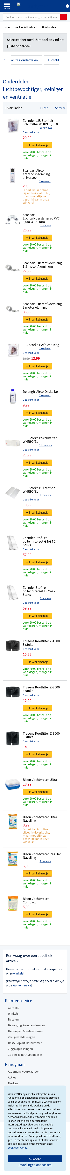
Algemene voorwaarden (23, 1071)
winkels (18, 973)
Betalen (13, 1019)
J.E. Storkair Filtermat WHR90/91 (39, 490)
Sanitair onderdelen (23, 60)
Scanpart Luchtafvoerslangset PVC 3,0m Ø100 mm (41, 218)
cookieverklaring (17, 1147)
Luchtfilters (56, 60)
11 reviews (45, 445)
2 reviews (45, 181)
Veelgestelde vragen (21, 1037)
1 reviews (45, 348)
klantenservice (22, 985)
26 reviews (46, 127)
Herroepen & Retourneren (25, 1031)
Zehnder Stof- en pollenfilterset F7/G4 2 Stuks (39, 591)
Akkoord (35, 1159)
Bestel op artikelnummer (25, 1043)
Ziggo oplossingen (20, 1049)
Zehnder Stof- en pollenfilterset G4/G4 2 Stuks (39, 541)
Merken (13, 1083)
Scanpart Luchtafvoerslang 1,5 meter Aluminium (42, 265)
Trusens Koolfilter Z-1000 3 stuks (41, 643)
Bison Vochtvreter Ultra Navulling (40, 819)
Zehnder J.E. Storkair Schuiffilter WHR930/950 (40, 122)
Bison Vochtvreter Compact (36, 900)
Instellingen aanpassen (35, 1164)
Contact (13, 1008)
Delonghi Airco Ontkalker (41, 391)
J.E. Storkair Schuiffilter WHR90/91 (40, 440)
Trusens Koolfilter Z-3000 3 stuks (41, 735)
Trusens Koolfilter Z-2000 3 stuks (41, 689)
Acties (12, 1077)
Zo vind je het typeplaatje (25, 1055)
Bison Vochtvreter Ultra (40, 779)
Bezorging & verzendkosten (26, 1025)
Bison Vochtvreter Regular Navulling (42, 856)
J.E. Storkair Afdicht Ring (41, 344)
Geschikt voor (31, 132)
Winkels (13, 1013)
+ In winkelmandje (37, 145)
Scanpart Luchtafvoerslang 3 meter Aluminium (42, 306)
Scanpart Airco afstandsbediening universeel (36, 174)
